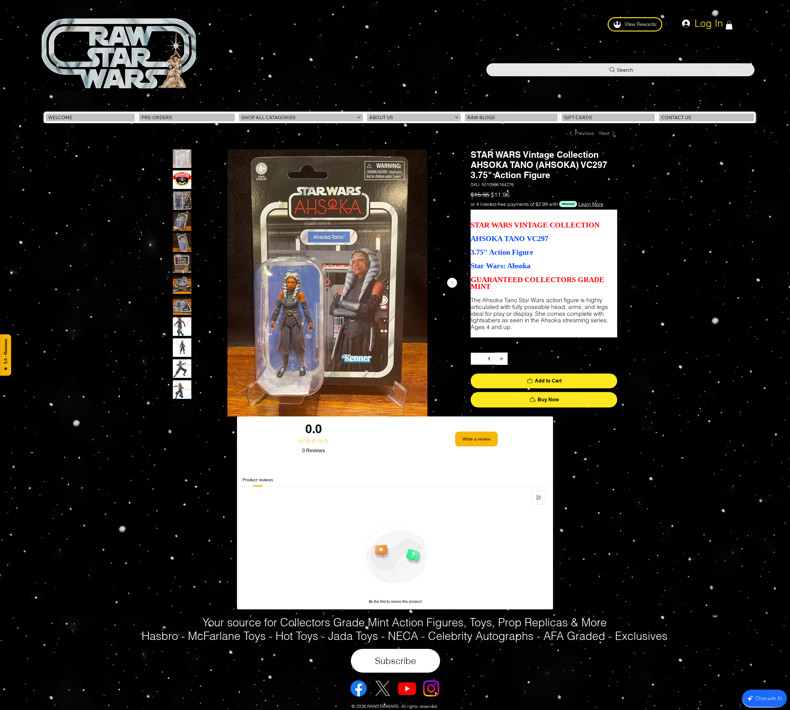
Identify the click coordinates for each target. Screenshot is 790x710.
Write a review (476, 438)
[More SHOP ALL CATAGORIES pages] (358, 117)
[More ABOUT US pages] (456, 117)
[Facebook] (358, 688)
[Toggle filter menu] (538, 498)
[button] (729, 25)
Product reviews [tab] (258, 479)
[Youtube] (407, 688)
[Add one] (501, 359)
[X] (382, 688)
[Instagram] (431, 688)
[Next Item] (452, 283)
